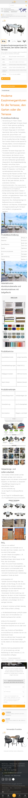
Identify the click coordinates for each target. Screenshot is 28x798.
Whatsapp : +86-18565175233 (12, 775)
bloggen (14, 783)
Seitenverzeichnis (6, 783)
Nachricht (19, 783)
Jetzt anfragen (6, 78)
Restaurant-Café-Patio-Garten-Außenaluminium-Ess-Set (15, 751)
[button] (24, 745)
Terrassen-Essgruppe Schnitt (14, 658)
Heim (3, 14)
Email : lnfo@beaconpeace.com (13, 772)
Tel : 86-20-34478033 (10, 769)
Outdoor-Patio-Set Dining (20, 660)
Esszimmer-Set (9, 14)
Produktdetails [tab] (5, 90)
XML (11, 788)
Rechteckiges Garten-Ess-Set (7, 660)
